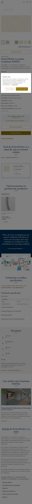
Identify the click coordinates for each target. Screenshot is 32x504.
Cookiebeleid (15, 84)
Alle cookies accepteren (22, 88)
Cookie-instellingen (10, 88)
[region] (16, 83)
